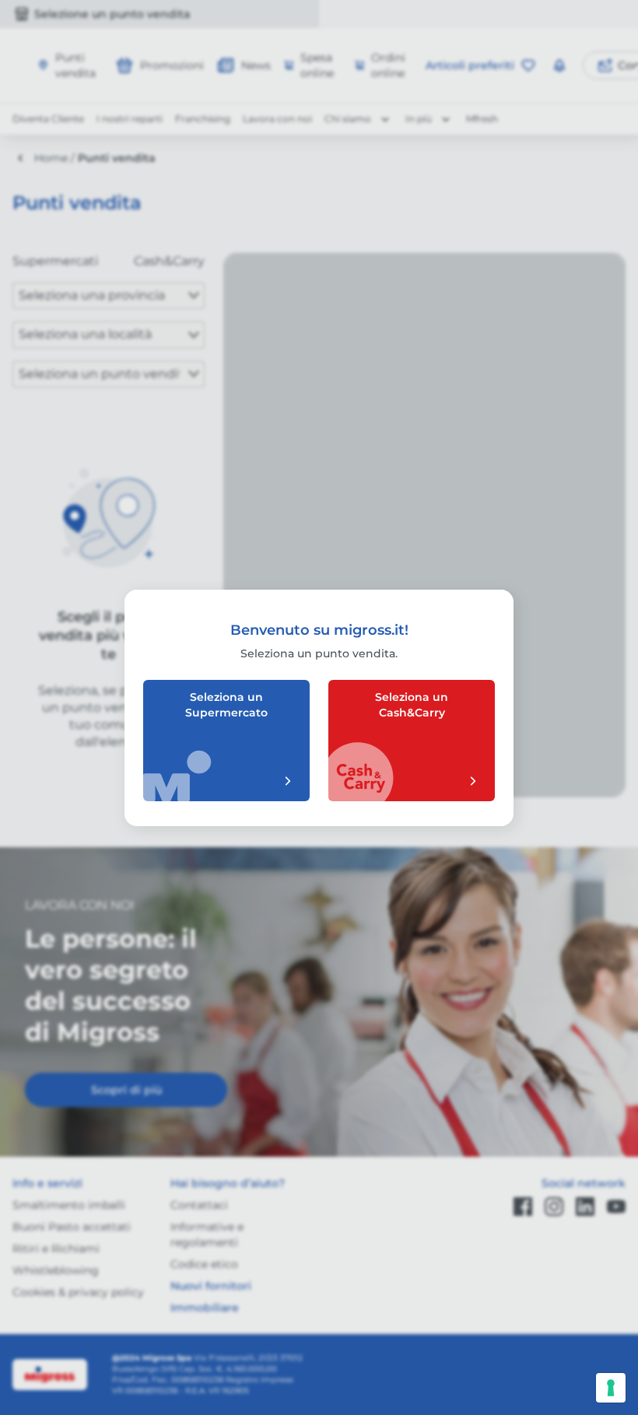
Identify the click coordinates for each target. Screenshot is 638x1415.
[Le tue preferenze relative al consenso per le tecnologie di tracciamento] (611, 1388)
